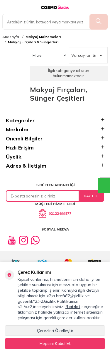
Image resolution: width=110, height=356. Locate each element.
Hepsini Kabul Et (55, 343)
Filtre (37, 55)
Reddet (72, 306)
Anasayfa (10, 37)
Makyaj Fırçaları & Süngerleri (33, 42)
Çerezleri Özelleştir (55, 330)
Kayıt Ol (91, 196)
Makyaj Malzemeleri (43, 37)
